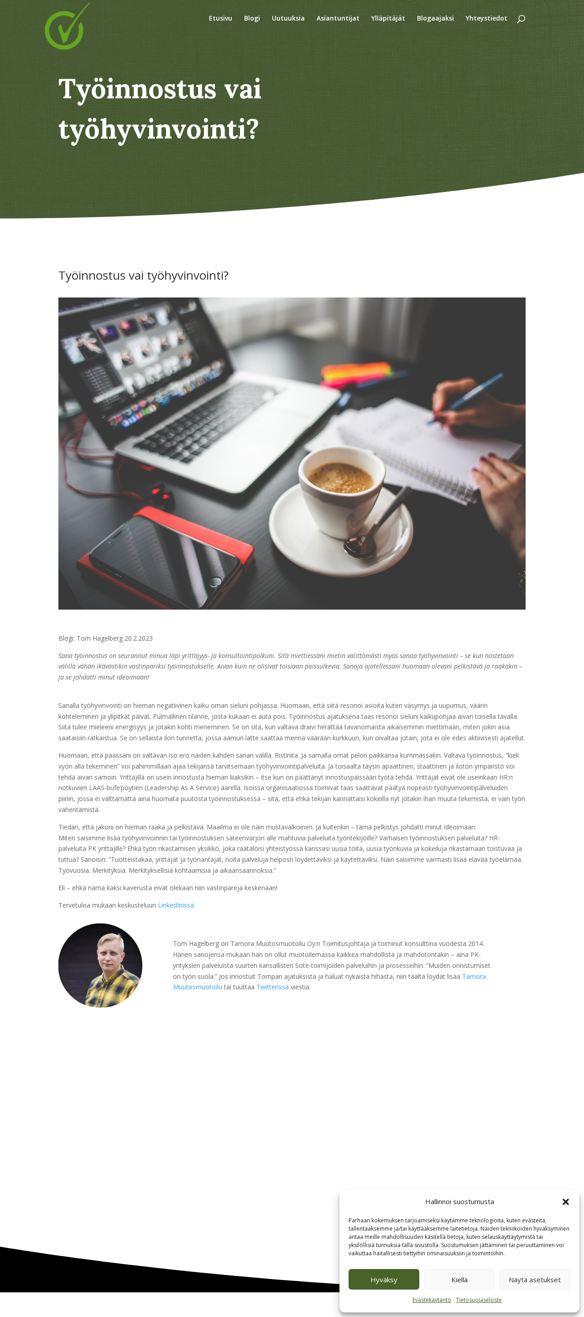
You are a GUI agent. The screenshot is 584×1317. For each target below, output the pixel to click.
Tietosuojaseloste (479, 1300)
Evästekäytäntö (431, 1300)
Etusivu (220, 18)
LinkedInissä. (176, 905)
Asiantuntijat (338, 18)
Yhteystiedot (486, 18)
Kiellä (459, 1279)
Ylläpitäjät (388, 18)
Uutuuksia (288, 18)
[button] (565, 1201)
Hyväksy (383, 1279)
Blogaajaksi (435, 18)
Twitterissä (273, 986)
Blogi (252, 18)
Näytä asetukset (535, 1279)
